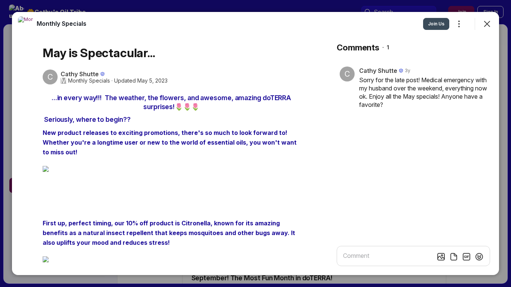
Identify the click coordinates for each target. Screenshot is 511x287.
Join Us (436, 24)
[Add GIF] (466, 257)
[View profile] (25, 23)
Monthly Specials (89, 81)
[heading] (61, 23)
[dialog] (255, 143)
